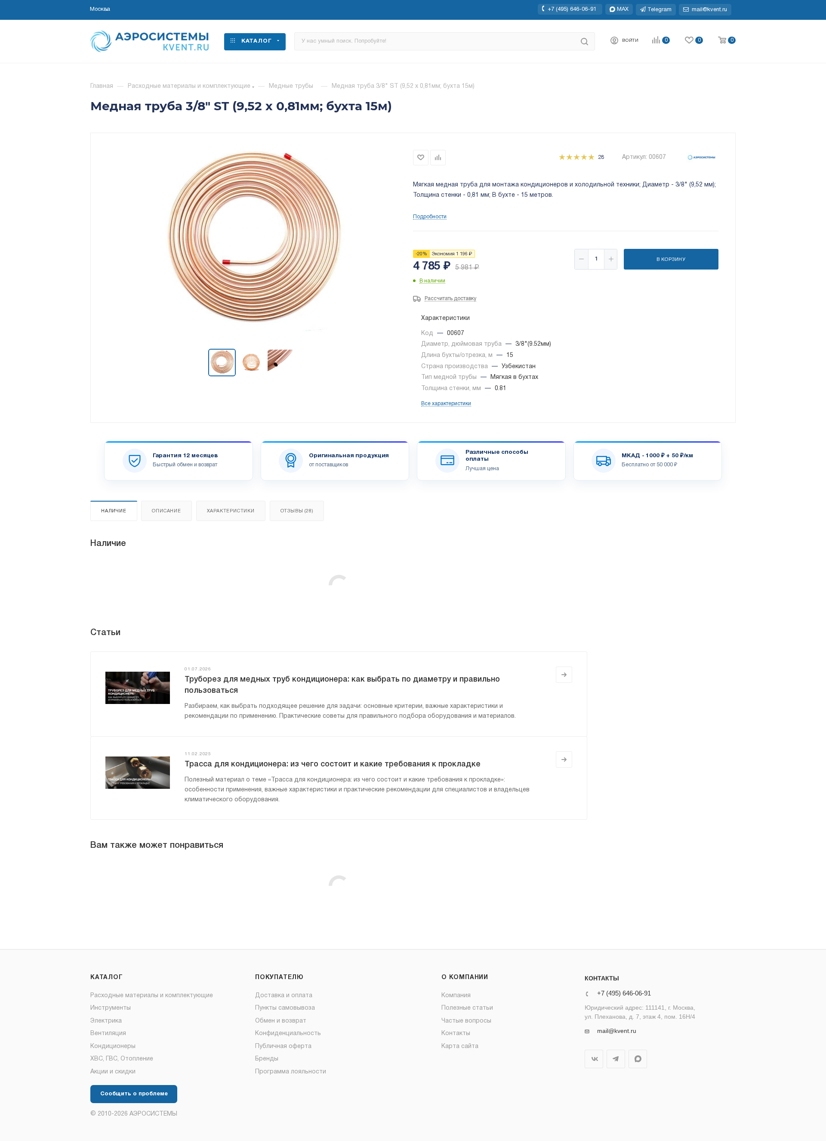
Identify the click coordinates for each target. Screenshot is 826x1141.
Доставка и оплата (283, 995)
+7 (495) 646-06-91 (572, 9)
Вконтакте (594, 1059)
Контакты (455, 1033)
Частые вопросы (466, 1021)
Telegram (616, 1059)
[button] (100, 9)
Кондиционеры (113, 1046)
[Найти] (584, 41)
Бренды (266, 1059)
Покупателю (279, 977)
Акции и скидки (113, 1072)
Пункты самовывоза (285, 1008)
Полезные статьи (467, 1008)
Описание (166, 511)
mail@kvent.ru (616, 1030)
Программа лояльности (290, 1072)
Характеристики (231, 511)
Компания (456, 995)
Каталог (106, 977)
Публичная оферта (283, 1046)
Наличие (113, 511)
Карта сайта (459, 1046)
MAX (638, 1059)
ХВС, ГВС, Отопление (121, 1059)
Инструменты (110, 1008)
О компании (464, 977)
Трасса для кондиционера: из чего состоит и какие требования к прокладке (333, 764)
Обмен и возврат (280, 1021)
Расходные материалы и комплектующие (151, 995)
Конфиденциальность (288, 1033)
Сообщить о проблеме (134, 1094)
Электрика (106, 1021)
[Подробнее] (564, 675)
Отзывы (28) (297, 511)
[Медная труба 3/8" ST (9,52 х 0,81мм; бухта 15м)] (252, 241)
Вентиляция (108, 1033)
